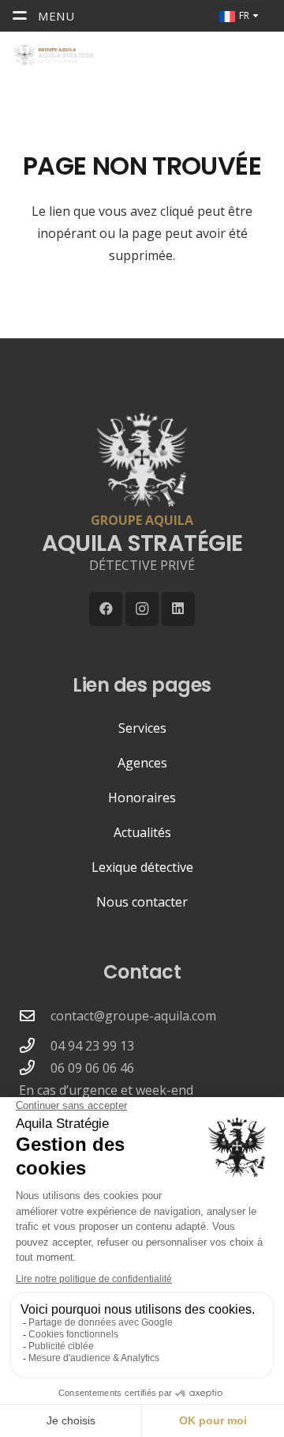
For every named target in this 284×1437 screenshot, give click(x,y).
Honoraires (142, 797)
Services (142, 728)
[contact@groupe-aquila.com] (34, 1015)
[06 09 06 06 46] (34, 1067)
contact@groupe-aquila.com (133, 1015)
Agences (142, 762)
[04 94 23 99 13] (34, 1045)
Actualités (142, 832)
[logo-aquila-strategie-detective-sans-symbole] (53, 55)
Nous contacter (142, 902)
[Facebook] (106, 609)
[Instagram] (142, 609)
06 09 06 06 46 (92, 1068)
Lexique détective (142, 867)
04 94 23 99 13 (92, 1045)
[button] (231, 55)
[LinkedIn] (179, 609)
